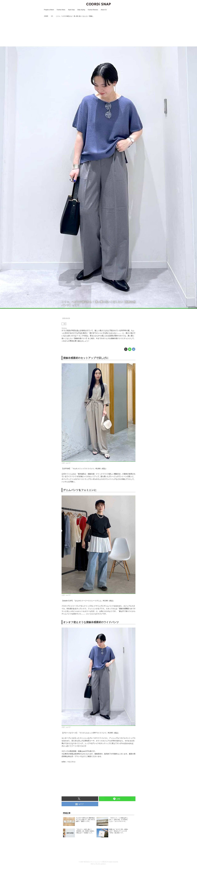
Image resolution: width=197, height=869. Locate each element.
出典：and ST (192, 307)
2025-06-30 (66, 318)
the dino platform (101, 864)
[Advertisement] (98, 32)
